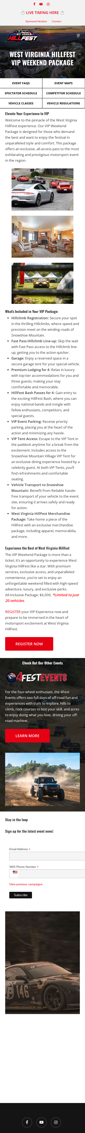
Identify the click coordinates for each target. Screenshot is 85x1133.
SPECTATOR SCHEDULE (21, 93)
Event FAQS (21, 83)
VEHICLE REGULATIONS (63, 103)
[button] (78, 35)
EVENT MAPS (63, 83)
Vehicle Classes (20, 103)
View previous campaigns (25, 884)
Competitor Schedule (63, 93)
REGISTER (13, 611)
